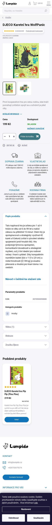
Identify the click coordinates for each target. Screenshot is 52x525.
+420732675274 (15, 468)
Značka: (8, 38)
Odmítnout (14, 518)
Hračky (14, 313)
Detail (17, 420)
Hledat (45, 11)
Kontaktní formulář (16, 477)
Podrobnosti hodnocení (34, 31)
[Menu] (48, 3)
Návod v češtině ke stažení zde (23, 279)
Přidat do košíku (27, 136)
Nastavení (26, 509)
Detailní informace (11, 114)
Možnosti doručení (35, 129)
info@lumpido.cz (15, 462)
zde (36, 503)
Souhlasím (38, 518)
